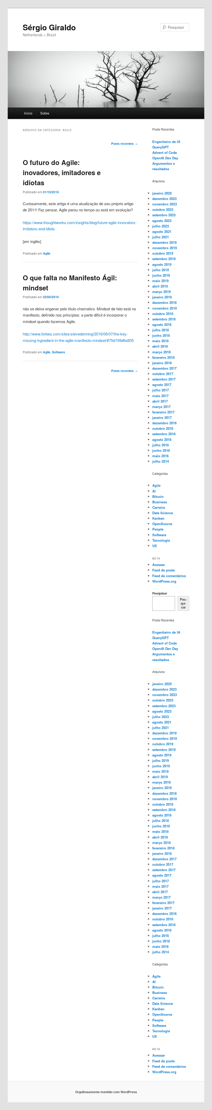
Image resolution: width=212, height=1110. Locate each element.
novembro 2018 (164, 308)
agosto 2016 (161, 439)
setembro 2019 (164, 258)
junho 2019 (161, 275)
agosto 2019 (161, 264)
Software (58, 352)
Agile (46, 253)
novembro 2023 (164, 204)
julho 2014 (160, 461)
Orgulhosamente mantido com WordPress (106, 1092)
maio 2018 (160, 340)
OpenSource (162, 523)
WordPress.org (164, 581)
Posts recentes (124, 143)
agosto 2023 (161, 220)
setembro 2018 (164, 319)
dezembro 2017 (164, 368)
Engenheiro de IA (166, 141)
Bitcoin (158, 496)
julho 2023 (160, 226)
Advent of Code (164, 152)
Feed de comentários (169, 575)
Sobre (44, 113)
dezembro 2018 (164, 302)
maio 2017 (160, 395)
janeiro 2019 (162, 297)
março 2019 (161, 291)
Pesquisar (159, 593)
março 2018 (161, 351)
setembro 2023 (164, 214)
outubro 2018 (162, 313)
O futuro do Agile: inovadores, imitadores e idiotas (62, 172)
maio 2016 (160, 455)
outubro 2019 (162, 253)
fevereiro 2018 (163, 357)
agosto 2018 (161, 324)
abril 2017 (160, 401)
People (157, 529)
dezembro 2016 (164, 422)
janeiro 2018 (162, 362)
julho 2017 (160, 390)
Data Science (162, 512)
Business (159, 501)
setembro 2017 (164, 379)
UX (154, 545)
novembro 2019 (164, 247)
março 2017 (161, 406)
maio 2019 (160, 280)
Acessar (158, 564)
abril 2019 (160, 286)
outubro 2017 (162, 373)
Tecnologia (161, 540)
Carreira (158, 507)
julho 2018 (160, 329)
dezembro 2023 (164, 198)
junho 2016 (161, 450)
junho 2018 (161, 335)
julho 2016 (160, 444)
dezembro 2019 (164, 242)
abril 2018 (160, 346)
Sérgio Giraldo (49, 27)
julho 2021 (160, 236)
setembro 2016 (164, 433)
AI (154, 491)
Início (28, 113)
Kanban (158, 518)
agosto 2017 (161, 384)
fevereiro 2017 (163, 412)
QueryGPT (160, 147)
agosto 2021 (161, 231)
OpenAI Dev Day (165, 157)
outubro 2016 (162, 428)
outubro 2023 (162, 209)
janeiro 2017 (162, 417)
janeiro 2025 (162, 193)
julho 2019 (160, 269)
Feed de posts (163, 570)
